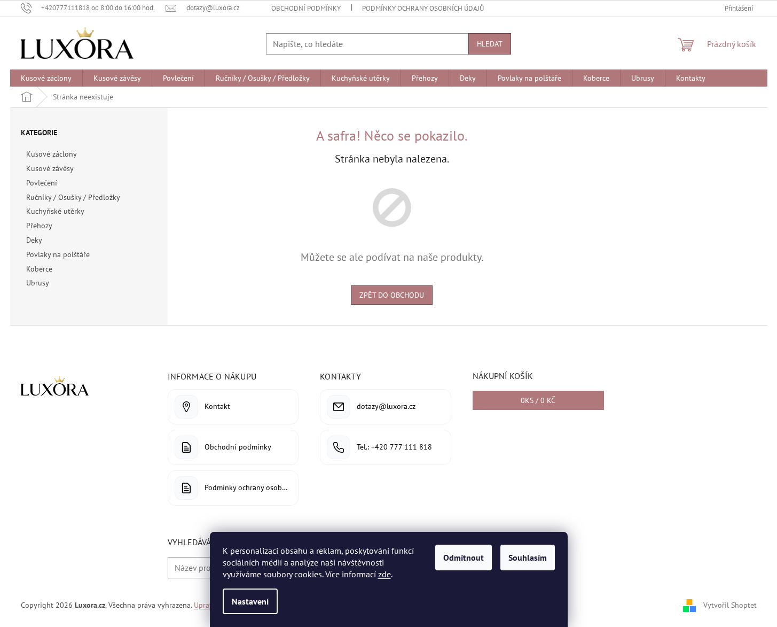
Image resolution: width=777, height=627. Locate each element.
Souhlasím (527, 557)
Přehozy (39, 225)
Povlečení (41, 183)
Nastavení (250, 601)
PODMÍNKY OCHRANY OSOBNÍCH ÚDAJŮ (423, 8)
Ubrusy (37, 283)
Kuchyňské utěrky (55, 211)
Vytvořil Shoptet (730, 604)
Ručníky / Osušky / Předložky (73, 197)
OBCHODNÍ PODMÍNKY (306, 8)
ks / (538, 400)
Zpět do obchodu (391, 295)
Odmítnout (463, 557)
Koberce (39, 269)
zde (384, 574)
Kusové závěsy (49, 168)
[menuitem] (46, 78)
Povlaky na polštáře (58, 254)
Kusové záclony (51, 154)
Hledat (490, 44)
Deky (34, 240)
